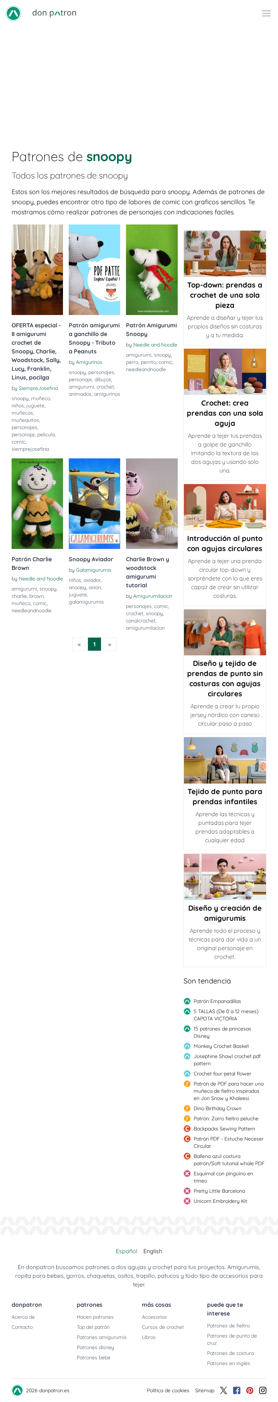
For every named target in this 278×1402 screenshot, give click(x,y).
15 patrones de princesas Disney (222, 1032)
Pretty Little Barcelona (219, 1191)
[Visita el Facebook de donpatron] (236, 1390)
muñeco (40, 398)
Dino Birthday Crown (217, 1108)
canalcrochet (141, 620)
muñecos (22, 413)
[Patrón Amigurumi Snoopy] (151, 269)
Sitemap (204, 1390)
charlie (19, 596)
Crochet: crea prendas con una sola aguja (225, 413)
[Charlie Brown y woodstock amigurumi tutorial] (151, 503)
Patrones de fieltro (228, 1325)
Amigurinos (89, 362)
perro (132, 362)
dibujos (102, 379)
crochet (105, 386)
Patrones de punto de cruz (232, 1339)
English (152, 1251)
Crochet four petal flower (222, 1073)
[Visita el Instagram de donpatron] (262, 1390)
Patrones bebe (93, 1357)
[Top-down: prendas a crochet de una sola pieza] (225, 254)
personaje (23, 434)
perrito (148, 362)
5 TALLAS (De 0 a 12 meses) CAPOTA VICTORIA (226, 1015)
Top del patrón (93, 1327)
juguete (35, 405)
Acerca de (23, 1317)
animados (80, 394)
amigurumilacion (145, 628)
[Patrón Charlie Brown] (37, 503)
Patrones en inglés (228, 1363)
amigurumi (81, 386)
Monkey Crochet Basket (221, 1046)
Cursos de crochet (163, 1327)
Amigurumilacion (152, 596)
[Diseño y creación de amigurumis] (225, 877)
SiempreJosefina (38, 388)
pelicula (46, 434)
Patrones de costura (230, 1353)
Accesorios (154, 1317)
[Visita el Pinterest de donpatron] (249, 1390)
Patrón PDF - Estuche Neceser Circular (229, 1142)
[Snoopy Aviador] (94, 503)
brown (36, 596)
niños (18, 405)
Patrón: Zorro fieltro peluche (226, 1118)
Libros (149, 1337)
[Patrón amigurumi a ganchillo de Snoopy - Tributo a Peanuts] (94, 269)
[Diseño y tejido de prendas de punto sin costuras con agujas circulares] (225, 632)
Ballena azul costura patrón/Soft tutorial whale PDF (229, 1160)
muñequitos (25, 420)
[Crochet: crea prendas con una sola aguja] (225, 372)
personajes (24, 427)
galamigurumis (86, 602)
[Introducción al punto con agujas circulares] (225, 507)
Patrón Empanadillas (217, 1001)
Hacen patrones (95, 1317)
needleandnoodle (146, 369)
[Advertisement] (139, 81)
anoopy (77, 587)
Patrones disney (95, 1347)
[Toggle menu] (266, 13)
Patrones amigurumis (102, 1337)
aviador (92, 580)
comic (18, 441)
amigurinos (107, 394)
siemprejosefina (30, 449)
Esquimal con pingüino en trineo (223, 1177)
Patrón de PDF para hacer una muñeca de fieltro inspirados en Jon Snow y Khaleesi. (229, 1090)
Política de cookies (168, 1390)
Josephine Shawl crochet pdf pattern (227, 1060)
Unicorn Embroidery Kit (220, 1201)
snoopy (20, 398)
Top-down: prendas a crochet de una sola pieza (224, 295)
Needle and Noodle (155, 344)
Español (127, 1251)
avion (95, 587)
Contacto (22, 1327)
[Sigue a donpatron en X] (223, 1390)
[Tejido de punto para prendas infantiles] (225, 760)
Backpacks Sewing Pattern (224, 1128)
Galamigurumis (93, 570)
